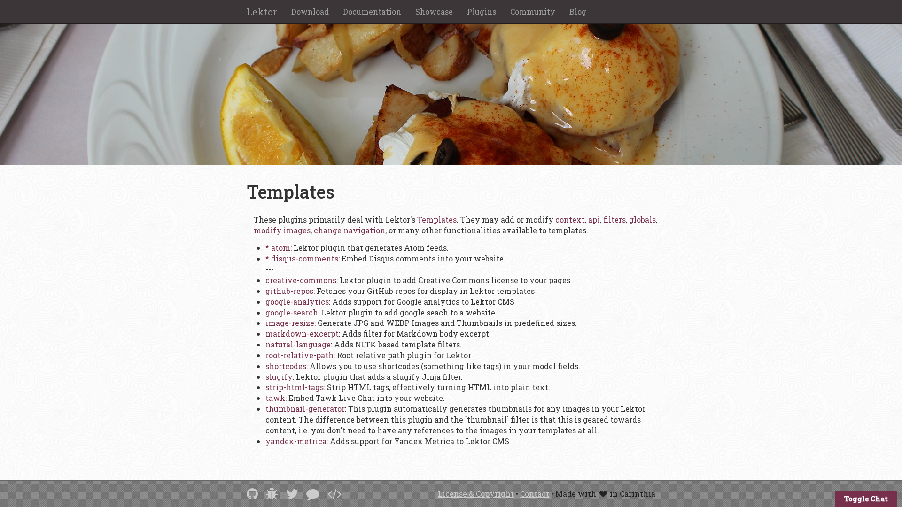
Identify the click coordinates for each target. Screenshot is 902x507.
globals (642, 219)
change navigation (349, 230)
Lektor (262, 12)
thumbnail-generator (305, 409)
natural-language (298, 344)
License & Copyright (476, 494)
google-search (291, 312)
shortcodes (285, 366)
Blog (577, 11)
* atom (277, 248)
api (594, 219)
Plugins (481, 11)
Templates (437, 219)
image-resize (289, 323)
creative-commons (300, 280)
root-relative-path (299, 355)
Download (310, 11)
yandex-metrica (296, 441)
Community (532, 11)
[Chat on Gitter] (312, 493)
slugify (279, 377)
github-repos (289, 291)
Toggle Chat (866, 498)
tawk (275, 398)
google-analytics (297, 302)
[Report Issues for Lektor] (272, 493)
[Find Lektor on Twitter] (292, 493)
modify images (282, 230)
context (570, 219)
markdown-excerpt (302, 333)
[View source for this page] (334, 493)
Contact (534, 494)
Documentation (372, 11)
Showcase (434, 11)
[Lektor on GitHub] (252, 493)
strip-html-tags (294, 387)
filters (614, 219)
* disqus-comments (301, 258)
